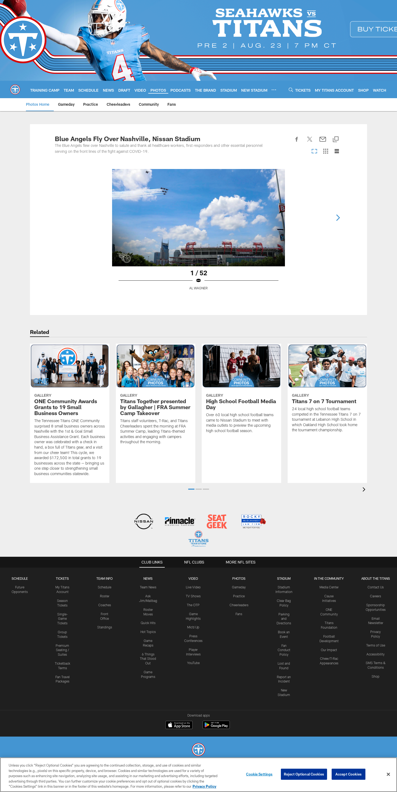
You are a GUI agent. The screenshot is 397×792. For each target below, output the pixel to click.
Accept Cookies (348, 774)
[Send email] (322, 142)
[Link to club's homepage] (15, 89)
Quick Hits (148, 623)
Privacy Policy (204, 786)
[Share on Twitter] (309, 142)
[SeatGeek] (216, 522)
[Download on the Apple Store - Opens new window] (179, 725)
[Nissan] (143, 522)
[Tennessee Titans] (198, 750)
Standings (104, 627)
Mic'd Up (193, 627)
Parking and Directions (284, 618)
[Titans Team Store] (198, 539)
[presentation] (365, 490)
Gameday (239, 587)
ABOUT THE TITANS (375, 578)
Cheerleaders (239, 605)
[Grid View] (325, 151)
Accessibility (375, 654)
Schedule (20, 578)
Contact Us (376, 587)
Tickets (62, 578)
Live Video (193, 587)
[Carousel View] (314, 151)
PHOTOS (238, 578)
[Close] (388, 774)
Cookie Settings (259, 774)
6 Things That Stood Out (148, 658)
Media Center (329, 587)
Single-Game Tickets (62, 618)
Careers (375, 596)
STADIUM (284, 578)
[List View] (336, 151)
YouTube (193, 663)
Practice (239, 596)
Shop (375, 676)
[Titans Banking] (180, 522)
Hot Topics (148, 632)
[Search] (291, 89)
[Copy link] (335, 139)
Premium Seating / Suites (62, 650)
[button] (191, 489)
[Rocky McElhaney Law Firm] (253, 522)
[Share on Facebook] (296, 142)
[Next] (338, 217)
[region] (198, 774)
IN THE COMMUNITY (329, 578)
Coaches (104, 605)
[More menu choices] (274, 90)
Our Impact (329, 650)
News (148, 578)
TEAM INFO (104, 578)
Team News (148, 587)
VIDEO (193, 578)
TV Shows (193, 596)
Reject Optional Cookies (304, 774)
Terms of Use (375, 645)
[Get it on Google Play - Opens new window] (216, 727)
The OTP (193, 605)
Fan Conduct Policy (284, 650)
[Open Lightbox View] (198, 233)
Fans (238, 614)
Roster (104, 596)
